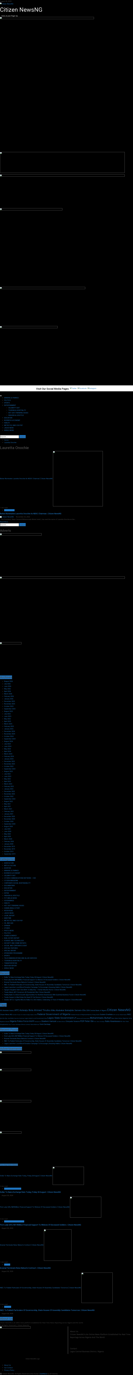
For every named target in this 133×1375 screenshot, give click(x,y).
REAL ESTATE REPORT (11, 938)
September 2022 (9, 799)
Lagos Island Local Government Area (36, 1018)
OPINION (7, 926)
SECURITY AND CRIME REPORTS (15, 943)
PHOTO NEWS (9, 931)
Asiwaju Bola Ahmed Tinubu (35, 1010)
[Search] (0, 434)
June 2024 (7, 746)
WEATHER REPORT (10, 966)
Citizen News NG (6, 1014)
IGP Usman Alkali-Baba (120, 1014)
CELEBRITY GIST (14, 408)
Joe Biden (11, 1018)
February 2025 (9, 726)
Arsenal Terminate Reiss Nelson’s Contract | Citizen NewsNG (25, 982)
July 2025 (7, 714)
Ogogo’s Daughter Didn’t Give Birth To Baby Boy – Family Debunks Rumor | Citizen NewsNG (35, 990)
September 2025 (9, 709)
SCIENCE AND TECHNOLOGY (14, 941)
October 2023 (8, 766)
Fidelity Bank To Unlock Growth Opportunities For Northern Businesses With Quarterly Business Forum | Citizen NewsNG (45, 995)
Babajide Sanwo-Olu (75, 1010)
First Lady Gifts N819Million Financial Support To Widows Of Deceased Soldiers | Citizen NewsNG (37, 980)
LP (75, 1018)
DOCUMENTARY (9, 885)
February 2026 (9, 696)
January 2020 (8, 844)
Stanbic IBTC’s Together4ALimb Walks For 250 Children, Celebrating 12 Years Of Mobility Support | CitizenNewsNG (43, 1000)
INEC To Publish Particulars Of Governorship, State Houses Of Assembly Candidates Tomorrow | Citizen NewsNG (43, 985)
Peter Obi (89, 1021)
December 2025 (9, 701)
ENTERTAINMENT (10, 405)
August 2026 (8, 681)
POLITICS (7, 400)
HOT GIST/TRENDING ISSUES (18, 413)
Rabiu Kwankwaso (112, 1021)
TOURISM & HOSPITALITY (17, 410)
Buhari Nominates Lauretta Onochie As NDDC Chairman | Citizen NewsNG (26, 479)
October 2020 (8, 821)
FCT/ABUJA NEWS (10, 898)
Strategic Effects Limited (23, 1024)
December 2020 (9, 816)
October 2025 (8, 706)
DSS (35, 1014)
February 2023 (9, 786)
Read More (4, 522)
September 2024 (9, 739)
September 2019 (9, 854)
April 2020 (7, 836)
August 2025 (8, 711)
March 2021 (8, 809)
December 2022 (9, 791)
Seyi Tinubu (11, 1024)
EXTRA (6, 893)
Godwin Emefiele (106, 1014)
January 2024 (8, 759)
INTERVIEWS (8, 911)
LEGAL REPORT (9, 916)
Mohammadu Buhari (100, 1018)
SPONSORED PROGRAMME (13, 953)
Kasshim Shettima (19, 1018)
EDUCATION (8, 418)
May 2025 (7, 719)
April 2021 (7, 806)
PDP (82, 1021)
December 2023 (9, 761)
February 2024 (9, 756)
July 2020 (7, 829)
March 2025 (8, 724)
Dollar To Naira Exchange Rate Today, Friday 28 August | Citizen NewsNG (29, 977)
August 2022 (8, 801)
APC (16, 1010)
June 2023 (7, 776)
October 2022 (8, 796)
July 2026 (7, 684)
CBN (88, 1010)
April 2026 (7, 691)
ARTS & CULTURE (10, 865)
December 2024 (9, 731)
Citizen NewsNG (21, 9)
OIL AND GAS (8, 923)
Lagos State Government (60, 1018)
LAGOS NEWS (9, 428)
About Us (7, 1365)
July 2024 (7, 744)
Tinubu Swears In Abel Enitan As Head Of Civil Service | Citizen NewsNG (28, 997)
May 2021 (7, 804)
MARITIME (7, 918)
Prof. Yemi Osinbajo (99, 1021)
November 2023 (9, 764)
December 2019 (9, 846)
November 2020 (9, 819)
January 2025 (8, 729)
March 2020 (8, 839)
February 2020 (9, 841)
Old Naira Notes (61, 1021)
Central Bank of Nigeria (98, 1010)
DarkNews (43, 1374)
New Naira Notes (116, 1018)
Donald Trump (16, 1014)
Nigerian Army (127, 1018)
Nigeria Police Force (19, 1021)
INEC (129, 1014)
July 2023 (7, 774)
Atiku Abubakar (57, 1010)
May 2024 (7, 749)
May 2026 (7, 689)
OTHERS (7, 928)
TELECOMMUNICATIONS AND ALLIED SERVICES (20, 958)
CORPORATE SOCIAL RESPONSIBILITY (17, 883)
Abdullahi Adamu (8, 1010)
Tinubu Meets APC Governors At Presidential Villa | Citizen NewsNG (27, 992)
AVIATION (7, 868)
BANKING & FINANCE (11, 398)
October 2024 (8, 736)
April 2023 (7, 781)
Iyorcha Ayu (3, 1018)
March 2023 (8, 784)
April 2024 (7, 751)
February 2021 (9, 811)
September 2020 (9, 824)
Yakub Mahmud (34, 1024)
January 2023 (8, 789)
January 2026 (8, 699)
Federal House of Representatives (81, 1014)
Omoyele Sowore (73, 1021)
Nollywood (38, 1021)
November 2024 (9, 734)
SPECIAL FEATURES (11, 948)
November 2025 (9, 704)
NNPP (31, 1021)
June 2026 (7, 686)
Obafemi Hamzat (48, 1021)
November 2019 (9, 849)
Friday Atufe (96, 1014)
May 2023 (7, 779)
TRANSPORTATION (10, 963)
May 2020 (7, 834)
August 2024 (8, 741)
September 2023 (9, 769)
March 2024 (8, 754)
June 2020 (7, 831)
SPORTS (7, 403)
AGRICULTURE (9, 863)
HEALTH (7, 423)
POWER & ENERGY (10, 936)
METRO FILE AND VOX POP (13, 425)
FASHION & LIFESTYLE (16, 415)
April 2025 (7, 721)
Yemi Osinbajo (45, 1024)
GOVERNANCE (9, 510)
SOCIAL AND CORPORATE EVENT (15, 946)
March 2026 (8, 694)
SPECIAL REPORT (10, 951)
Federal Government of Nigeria (53, 1014)
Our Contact (8, 1368)
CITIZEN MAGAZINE (11, 880)
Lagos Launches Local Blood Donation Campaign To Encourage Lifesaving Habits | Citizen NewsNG (38, 987)
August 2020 (8, 826)
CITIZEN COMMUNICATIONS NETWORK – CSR (20, 878)
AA (1, 1010)
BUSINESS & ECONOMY (12, 420)
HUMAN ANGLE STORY (12, 908)
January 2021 (8, 814)
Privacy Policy (9, 1370)
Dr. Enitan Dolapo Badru (27, 1014)
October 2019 (8, 851)
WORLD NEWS (9, 430)
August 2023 (8, 771)
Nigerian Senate (4, 1021)
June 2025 (7, 716)
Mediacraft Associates (83, 1018)
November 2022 (9, 794)
